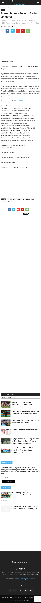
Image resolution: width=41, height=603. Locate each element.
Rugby (3, 10)
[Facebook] (10, 590)
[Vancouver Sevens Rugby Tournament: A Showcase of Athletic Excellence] (5, 413)
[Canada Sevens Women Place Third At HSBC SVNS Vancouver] (5, 422)
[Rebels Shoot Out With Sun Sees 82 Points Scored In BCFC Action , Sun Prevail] (5, 509)
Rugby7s (4, 201)
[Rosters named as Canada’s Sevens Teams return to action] (5, 432)
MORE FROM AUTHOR (8, 397)
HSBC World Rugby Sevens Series (15, 199)
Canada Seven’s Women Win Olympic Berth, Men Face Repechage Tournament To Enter (24, 450)
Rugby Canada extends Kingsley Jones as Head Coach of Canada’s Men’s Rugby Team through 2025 (25, 441)
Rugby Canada (30, 199)
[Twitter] (26, 590)
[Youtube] (31, 590)
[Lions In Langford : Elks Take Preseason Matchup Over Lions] (5, 495)
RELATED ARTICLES (8, 394)
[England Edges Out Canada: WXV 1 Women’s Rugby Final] (5, 404)
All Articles (6, 597)
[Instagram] (15, 590)
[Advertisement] (20, 46)
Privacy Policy (15, 597)
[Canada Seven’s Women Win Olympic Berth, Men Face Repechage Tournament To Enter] (5, 450)
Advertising (25, 597)
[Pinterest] (20, 590)
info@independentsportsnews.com (24, 579)
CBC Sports (22, 101)
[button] (38, 2)
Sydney (10, 201)
